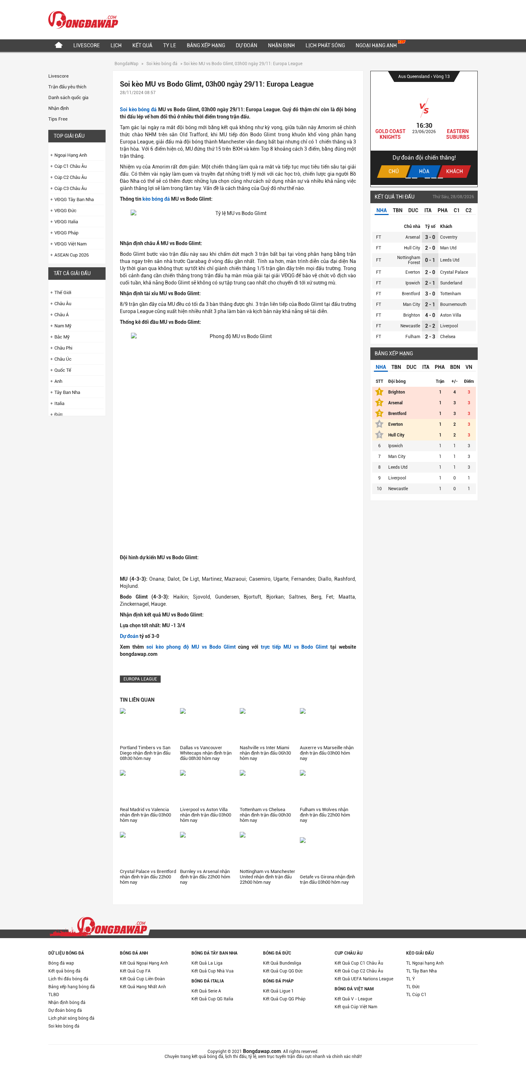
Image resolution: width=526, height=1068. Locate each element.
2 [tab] (414, 178)
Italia (59, 403)
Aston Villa (450, 315)
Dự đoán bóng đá (65, 1010)
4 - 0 (430, 315)
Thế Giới (62, 292)
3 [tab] (421, 178)
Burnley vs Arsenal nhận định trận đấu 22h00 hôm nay (205, 877)
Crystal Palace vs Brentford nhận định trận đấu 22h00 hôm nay (148, 877)
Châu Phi (63, 348)
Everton (412, 272)
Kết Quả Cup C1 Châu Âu (359, 963)
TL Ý (410, 978)
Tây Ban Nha (67, 392)
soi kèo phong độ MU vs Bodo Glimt (191, 647)
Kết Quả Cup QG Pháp (284, 998)
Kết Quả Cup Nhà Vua (212, 971)
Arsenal (412, 237)
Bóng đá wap (61, 963)
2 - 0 (430, 248)
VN (469, 367)
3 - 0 (430, 237)
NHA (381, 210)
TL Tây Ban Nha (421, 971)
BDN (455, 367)
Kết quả (142, 45)
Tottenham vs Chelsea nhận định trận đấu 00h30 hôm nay (265, 815)
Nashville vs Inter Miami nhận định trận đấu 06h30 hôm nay (265, 753)
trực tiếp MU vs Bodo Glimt (294, 647)
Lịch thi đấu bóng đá (68, 978)
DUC (413, 210)
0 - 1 (430, 260)
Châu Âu (62, 303)
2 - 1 (430, 283)
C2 (469, 210)
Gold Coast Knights (390, 134)
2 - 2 (430, 326)
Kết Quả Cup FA (135, 971)
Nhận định (281, 45)
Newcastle (410, 325)
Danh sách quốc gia (68, 97)
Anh (58, 381)
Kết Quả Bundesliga (282, 963)
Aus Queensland (414, 76)
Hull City (412, 247)
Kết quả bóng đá (64, 971)
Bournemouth (453, 304)
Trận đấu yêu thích (67, 86)
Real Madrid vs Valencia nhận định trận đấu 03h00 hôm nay (145, 815)
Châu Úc (63, 359)
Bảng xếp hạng (206, 45)
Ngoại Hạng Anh (377, 45)
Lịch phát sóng (325, 45)
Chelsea (448, 336)
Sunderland (451, 283)
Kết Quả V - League (353, 998)
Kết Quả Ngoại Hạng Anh (144, 963)
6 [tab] (440, 178)
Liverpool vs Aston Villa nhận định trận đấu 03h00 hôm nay (205, 815)
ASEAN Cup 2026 (71, 255)
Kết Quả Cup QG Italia (212, 998)
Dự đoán (246, 45)
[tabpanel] (424, 128)
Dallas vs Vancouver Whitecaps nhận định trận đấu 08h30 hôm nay (206, 753)
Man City (411, 304)
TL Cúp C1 (416, 994)
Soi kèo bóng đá (161, 63)
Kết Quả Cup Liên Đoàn (142, 978)
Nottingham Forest (408, 260)
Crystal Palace (454, 272)
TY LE (169, 45)
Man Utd (448, 247)
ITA (428, 210)
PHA (443, 210)
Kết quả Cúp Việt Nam (356, 1006)
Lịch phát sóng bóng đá (71, 1018)
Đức (58, 414)
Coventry (448, 237)
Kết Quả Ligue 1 (278, 991)
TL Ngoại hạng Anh (425, 963)
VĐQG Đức (65, 210)
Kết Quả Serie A (206, 991)
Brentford (411, 293)
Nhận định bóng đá (67, 1002)
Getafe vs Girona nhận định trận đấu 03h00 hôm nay (327, 879)
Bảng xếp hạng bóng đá (71, 986)
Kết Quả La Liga (207, 963)
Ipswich (412, 283)
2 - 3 (430, 337)
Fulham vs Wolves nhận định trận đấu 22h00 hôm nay (325, 815)
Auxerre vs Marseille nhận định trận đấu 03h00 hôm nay (327, 753)
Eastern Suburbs (457, 134)
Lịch (116, 45)
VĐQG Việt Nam (70, 244)
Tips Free (58, 119)
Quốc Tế (62, 370)
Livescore (86, 45)
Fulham (412, 336)
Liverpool (449, 325)
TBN (398, 210)
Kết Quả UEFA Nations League (364, 978)
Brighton (411, 315)
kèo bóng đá (156, 199)
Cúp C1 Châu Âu (70, 166)
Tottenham (450, 293)
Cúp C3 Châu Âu (70, 188)
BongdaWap (126, 63)
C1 (457, 210)
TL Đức (413, 986)
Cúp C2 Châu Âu (70, 177)
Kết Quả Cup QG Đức (283, 971)
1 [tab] (408, 178)
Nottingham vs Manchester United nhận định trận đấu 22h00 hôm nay (267, 877)
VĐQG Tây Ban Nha (74, 199)
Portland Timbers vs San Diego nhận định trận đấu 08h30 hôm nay (145, 753)
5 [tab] (434, 178)
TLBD (53, 994)
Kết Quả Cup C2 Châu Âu (359, 971)
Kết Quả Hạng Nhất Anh (143, 986)
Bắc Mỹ (62, 337)
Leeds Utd (449, 260)
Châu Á (61, 314)
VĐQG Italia (66, 221)
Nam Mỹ (63, 325)
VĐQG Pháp (66, 232)
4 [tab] (427, 178)
